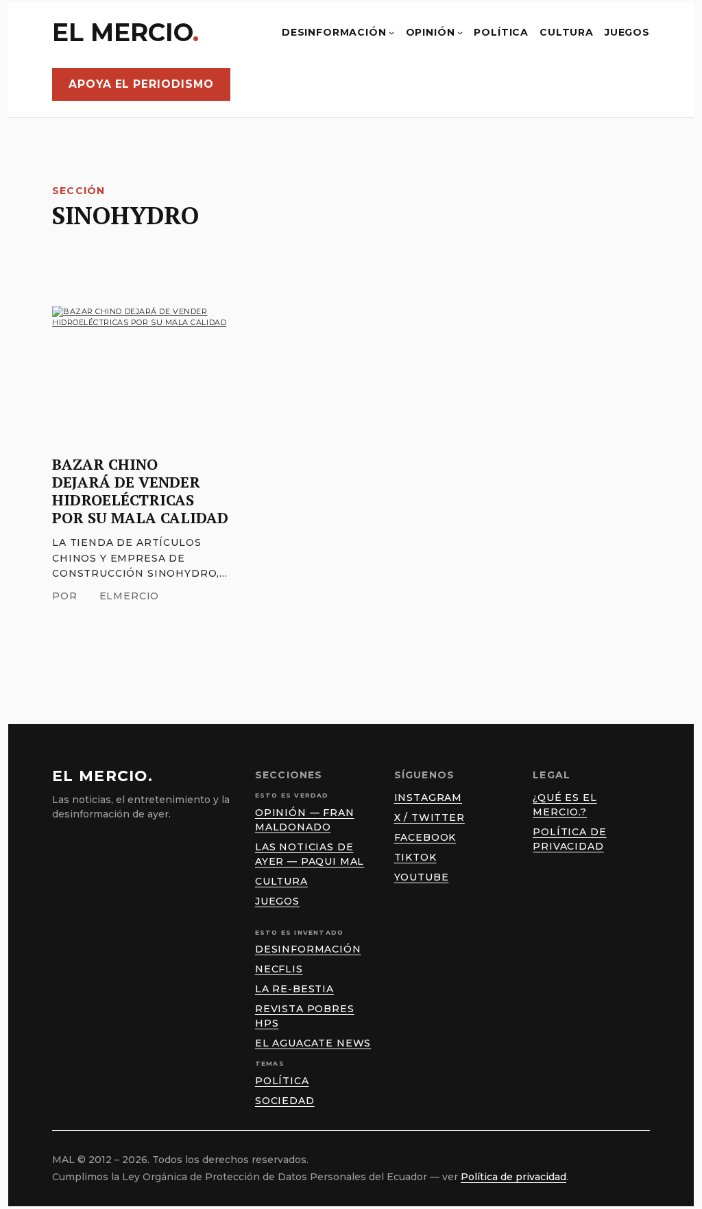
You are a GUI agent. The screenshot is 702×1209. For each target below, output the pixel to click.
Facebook (425, 837)
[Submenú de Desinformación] (391, 32)
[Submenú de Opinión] (460, 32)
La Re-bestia (294, 989)
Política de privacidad (513, 1177)
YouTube (421, 877)
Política (282, 1081)
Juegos (277, 901)
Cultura (281, 881)
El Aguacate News (313, 1043)
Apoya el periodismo (141, 84)
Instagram (428, 797)
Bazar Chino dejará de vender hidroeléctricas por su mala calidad (140, 491)
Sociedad (285, 1100)
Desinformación (308, 949)
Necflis (279, 969)
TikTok (415, 857)
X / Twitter (429, 817)
